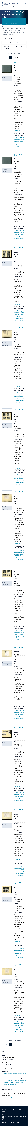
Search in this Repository (11, 23)
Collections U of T (11, 1109)
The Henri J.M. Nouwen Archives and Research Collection (13, 33)
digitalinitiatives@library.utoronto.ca (12, 1097)
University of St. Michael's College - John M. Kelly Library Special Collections (14, 29)
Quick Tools (13, 43)
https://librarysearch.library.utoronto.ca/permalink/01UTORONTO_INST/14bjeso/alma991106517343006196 (19, 143)
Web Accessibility (7, 1122)
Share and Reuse (7, 47)
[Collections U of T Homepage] (2, 26)
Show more (17, 131)
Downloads (19, 46)
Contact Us (16, 1122)
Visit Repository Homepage (12, 20)
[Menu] (14, 7)
